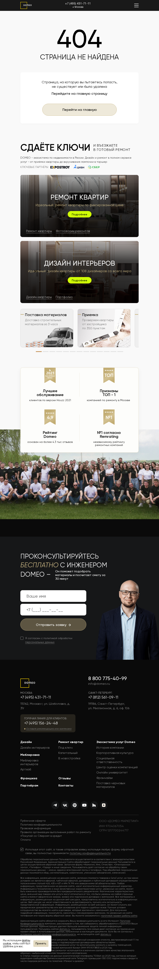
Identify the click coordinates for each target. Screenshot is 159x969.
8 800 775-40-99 (107, 678)
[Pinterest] (75, 805)
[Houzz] (94, 805)
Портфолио (64, 297)
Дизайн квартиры (39, 297)
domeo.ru (64, 929)
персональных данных (39, 642)
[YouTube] (84, 805)
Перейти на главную (79, 110)
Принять (40, 943)
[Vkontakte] (65, 805)
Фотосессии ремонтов (73, 231)
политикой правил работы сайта (119, 915)
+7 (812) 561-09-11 (103, 697)
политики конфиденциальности (58, 934)
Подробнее (79, 214)
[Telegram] (55, 805)
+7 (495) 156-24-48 (41, 723)
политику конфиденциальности (90, 853)
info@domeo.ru (99, 684)
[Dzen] (104, 805)
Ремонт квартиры (39, 231)
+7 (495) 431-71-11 (78, 4)
